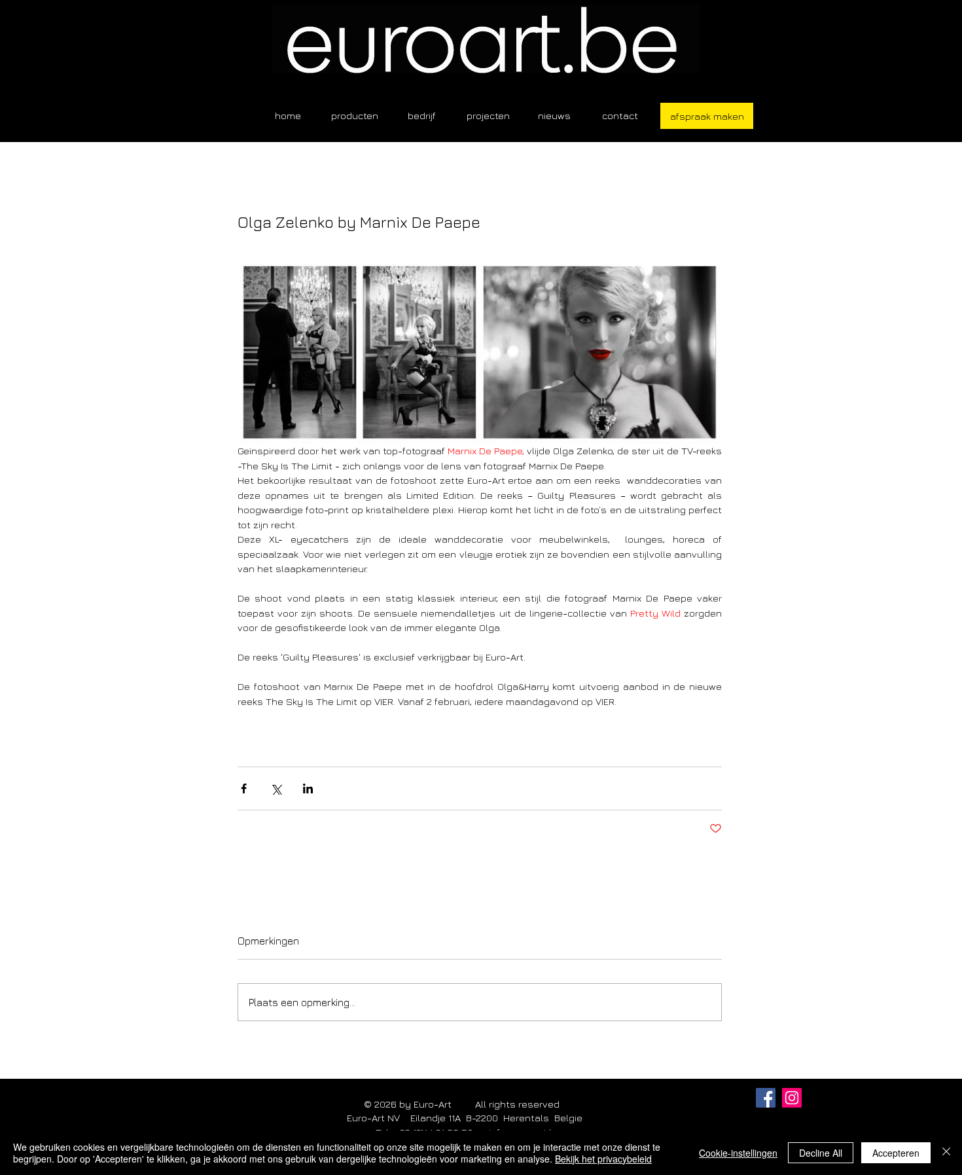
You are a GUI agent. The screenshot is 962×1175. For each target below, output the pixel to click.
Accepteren (895, 1152)
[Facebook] (765, 1098)
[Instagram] (792, 1098)
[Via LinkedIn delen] (308, 788)
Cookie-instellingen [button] (738, 1152)
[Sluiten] (946, 1153)
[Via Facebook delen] (244, 788)
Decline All (820, 1152)
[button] (355, 115)
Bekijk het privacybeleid (603, 1158)
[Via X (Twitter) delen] (276, 788)
